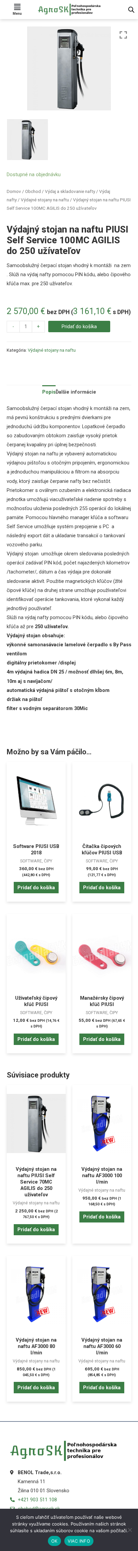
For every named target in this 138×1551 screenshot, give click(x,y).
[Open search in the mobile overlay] (131, 10)
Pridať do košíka (79, 326)
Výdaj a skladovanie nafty (70, 191)
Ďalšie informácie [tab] (76, 392)
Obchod (33, 191)
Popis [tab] (49, 392)
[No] (129, 1530)
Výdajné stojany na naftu (45, 199)
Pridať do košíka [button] (36, 888)
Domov (14, 191)
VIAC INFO (79, 1541)
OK (54, 1541)
